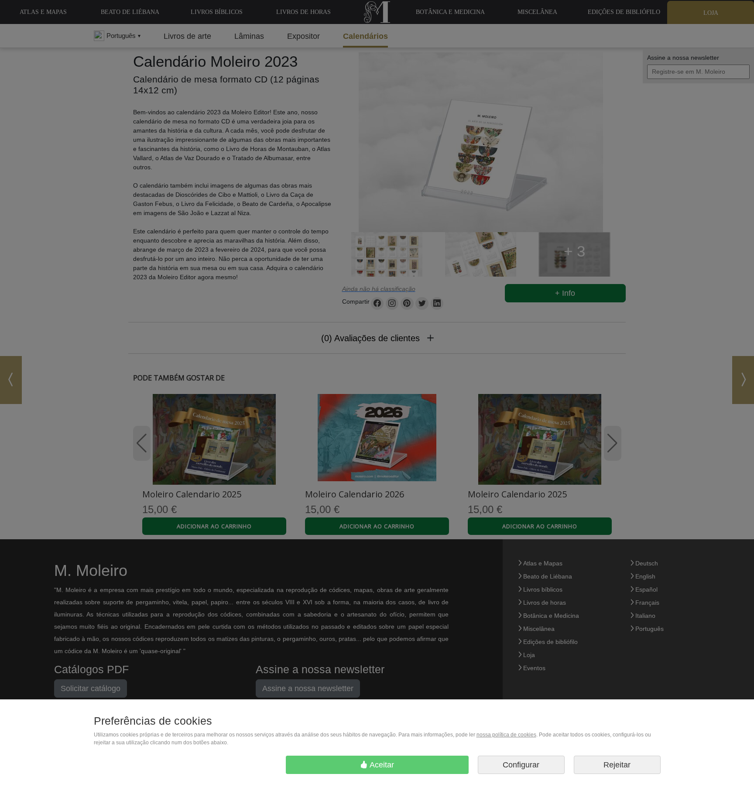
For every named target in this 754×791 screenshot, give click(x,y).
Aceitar (381, 764)
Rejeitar (617, 764)
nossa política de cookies (506, 735)
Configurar (521, 764)
